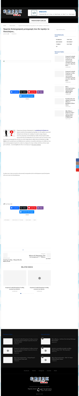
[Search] (75, 20)
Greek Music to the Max (17, 220)
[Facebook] (35, 5)
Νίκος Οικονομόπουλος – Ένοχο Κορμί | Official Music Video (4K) (70, 89)
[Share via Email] (30, 250)
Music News (12, 25)
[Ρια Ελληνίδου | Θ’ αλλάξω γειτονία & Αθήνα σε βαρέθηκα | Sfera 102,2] (59, 101)
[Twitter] (37, 5)
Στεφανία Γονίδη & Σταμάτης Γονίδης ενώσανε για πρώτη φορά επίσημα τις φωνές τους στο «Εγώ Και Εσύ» (70, 61)
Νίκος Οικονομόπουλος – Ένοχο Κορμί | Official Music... (35, 2)
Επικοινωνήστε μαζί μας (39, 20)
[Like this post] (24, 250)
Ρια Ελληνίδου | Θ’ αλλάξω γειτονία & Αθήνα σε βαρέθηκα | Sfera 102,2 (70, 101)
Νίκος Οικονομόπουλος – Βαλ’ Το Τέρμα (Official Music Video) (62, 358)
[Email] (43, 5)
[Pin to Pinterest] (28, 250)
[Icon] (8, 351)
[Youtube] (41, 5)
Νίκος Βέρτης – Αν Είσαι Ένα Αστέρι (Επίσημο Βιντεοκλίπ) (64, 339)
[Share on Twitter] (27, 250)
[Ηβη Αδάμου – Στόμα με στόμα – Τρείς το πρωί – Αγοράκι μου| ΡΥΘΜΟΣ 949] (59, 113)
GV (8, 34)
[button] (25, 2)
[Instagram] (39, 5)
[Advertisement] (27, 47)
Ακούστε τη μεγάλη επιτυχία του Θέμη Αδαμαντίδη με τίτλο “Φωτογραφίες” (61, 349)
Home (4, 25)
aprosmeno (7, 220)
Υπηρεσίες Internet (32, 389)
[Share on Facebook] (25, 250)
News (34, 220)
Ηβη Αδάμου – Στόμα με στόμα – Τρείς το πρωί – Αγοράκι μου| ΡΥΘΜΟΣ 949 (70, 114)
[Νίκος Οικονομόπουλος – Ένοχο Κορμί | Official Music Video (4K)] (59, 89)
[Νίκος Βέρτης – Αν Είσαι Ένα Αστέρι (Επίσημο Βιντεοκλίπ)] (45, 341)
